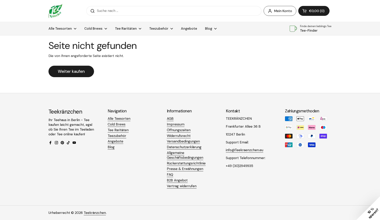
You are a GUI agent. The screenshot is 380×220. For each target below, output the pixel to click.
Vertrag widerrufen (182, 186)
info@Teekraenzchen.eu (244, 150)
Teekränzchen (95, 213)
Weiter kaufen (71, 71)
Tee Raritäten (118, 130)
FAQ (170, 174)
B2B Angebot (177, 180)
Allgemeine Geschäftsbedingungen (185, 155)
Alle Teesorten (119, 118)
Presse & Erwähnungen (185, 169)
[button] (314, 11)
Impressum (175, 124)
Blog (111, 147)
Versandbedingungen (183, 141)
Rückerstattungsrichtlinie (186, 163)
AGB (170, 118)
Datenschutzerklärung (184, 147)
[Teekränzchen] (55, 11)
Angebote (115, 141)
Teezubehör (117, 136)
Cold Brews (116, 124)
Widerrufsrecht (179, 136)
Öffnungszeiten (179, 130)
